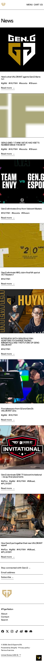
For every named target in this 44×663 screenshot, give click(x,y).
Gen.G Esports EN (15, 645)
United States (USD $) (10, 655)
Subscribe (6, 577)
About (4, 613)
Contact (5, 617)
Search (4, 620)
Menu (30, 4)
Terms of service (7, 650)
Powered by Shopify (9, 648)
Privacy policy (24, 648)
